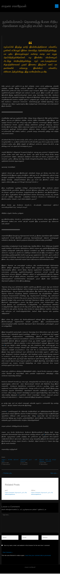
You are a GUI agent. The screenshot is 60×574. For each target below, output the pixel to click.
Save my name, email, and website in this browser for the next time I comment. (27, 545)
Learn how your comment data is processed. (38, 555)
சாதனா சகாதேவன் (14, 6)
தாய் (6, 490)
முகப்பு (23, 492)
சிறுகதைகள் (18, 492)
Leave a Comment (9, 492)
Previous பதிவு (7, 473)
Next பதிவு (54, 473)
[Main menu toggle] (57, 6)
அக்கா (33, 490)
